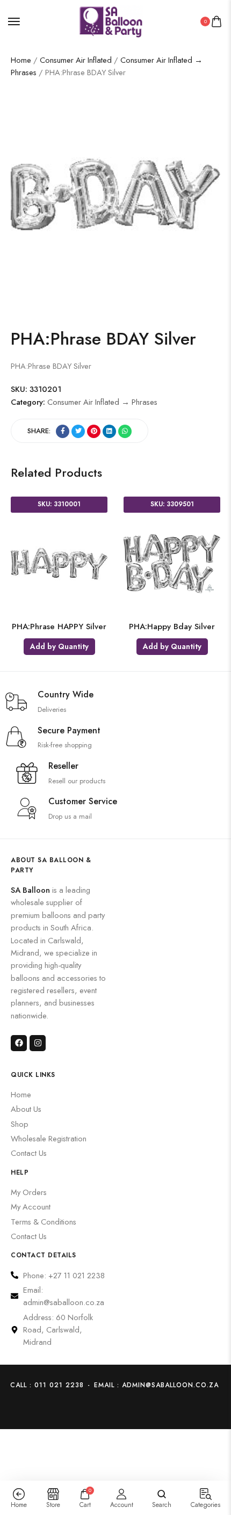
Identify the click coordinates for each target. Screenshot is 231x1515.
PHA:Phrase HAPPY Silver (59, 626)
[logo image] (110, 20)
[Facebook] (19, 1043)
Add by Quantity (59, 646)
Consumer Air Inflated (76, 59)
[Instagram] (38, 1043)
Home (21, 59)
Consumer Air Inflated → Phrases (102, 401)
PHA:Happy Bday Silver (172, 626)
